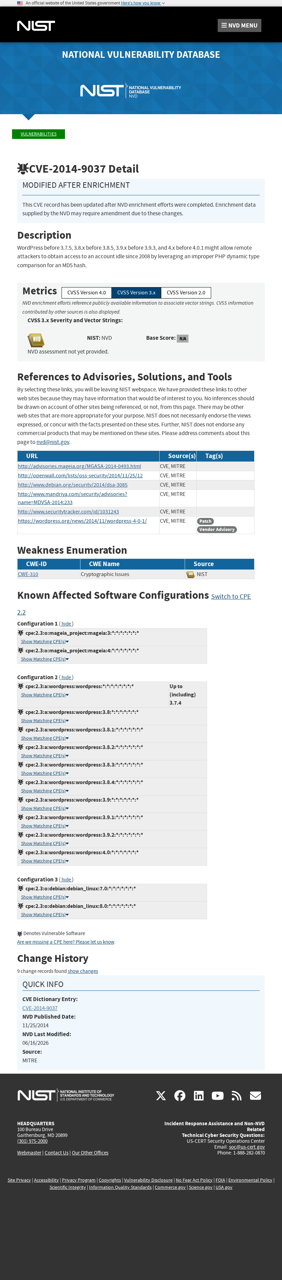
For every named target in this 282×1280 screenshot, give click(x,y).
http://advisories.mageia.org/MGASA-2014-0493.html (79, 466)
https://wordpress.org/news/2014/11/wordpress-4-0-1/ (82, 521)
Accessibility (46, 1180)
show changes (83, 971)
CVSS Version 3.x (136, 292)
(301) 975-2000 (32, 1141)
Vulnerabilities (38, 134)
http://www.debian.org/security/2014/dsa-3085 (73, 484)
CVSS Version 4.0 (86, 292)
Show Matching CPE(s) (43, 641)
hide (66, 624)
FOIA (220, 1180)
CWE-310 (28, 574)
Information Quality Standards (120, 1187)
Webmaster (29, 1152)
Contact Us (56, 1152)
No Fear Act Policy (194, 1180)
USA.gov (224, 1187)
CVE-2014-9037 (39, 1008)
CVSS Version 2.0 (186, 292)
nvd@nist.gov (52, 442)
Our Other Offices (90, 1153)
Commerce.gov (170, 1187)
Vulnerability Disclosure (148, 1180)
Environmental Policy (250, 1180)
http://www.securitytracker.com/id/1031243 (68, 511)
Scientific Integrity (68, 1187)
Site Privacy (19, 1180)
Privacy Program (79, 1180)
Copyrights (110, 1180)
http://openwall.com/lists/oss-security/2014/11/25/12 (80, 475)
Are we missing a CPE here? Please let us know (65, 942)
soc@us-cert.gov (247, 1146)
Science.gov (201, 1187)
